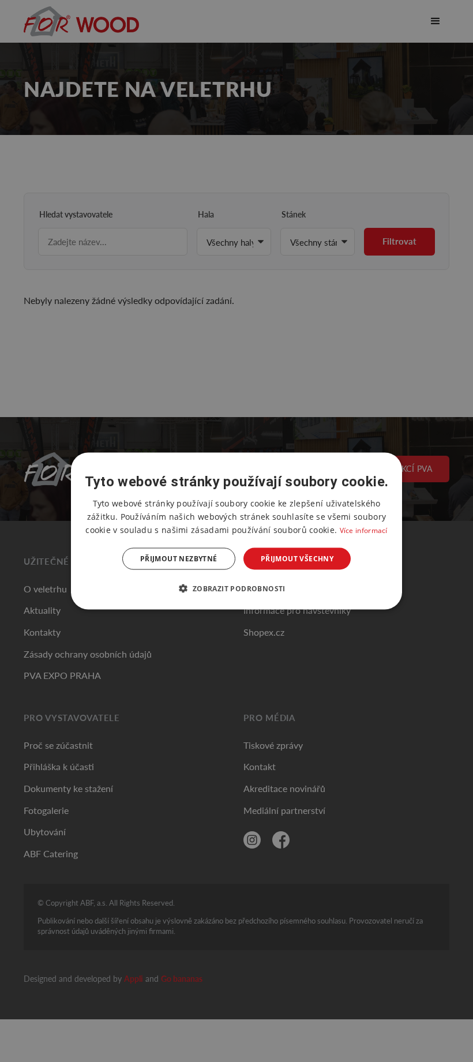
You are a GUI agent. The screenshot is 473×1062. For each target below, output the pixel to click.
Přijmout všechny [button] (297, 559)
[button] (236, 588)
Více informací (364, 530)
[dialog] (236, 531)
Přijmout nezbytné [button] (178, 559)
